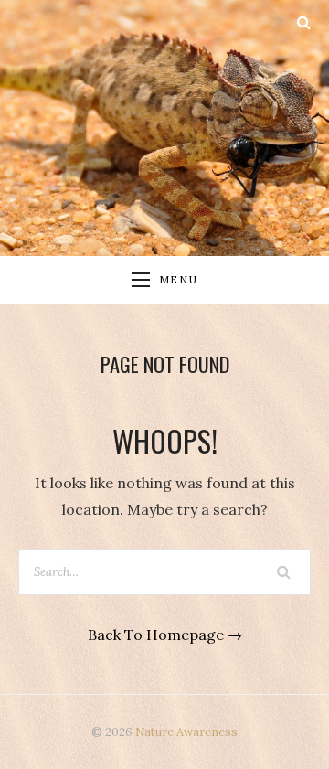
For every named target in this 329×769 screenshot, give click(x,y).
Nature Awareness (186, 732)
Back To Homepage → (165, 634)
